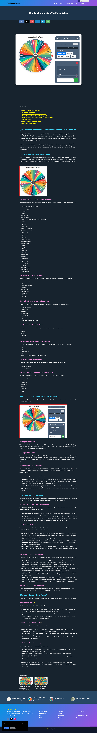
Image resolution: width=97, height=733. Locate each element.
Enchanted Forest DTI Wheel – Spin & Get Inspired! (83, 699)
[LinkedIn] (37, 21)
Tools (82, 3)
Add (76, 80)
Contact (60, 713)
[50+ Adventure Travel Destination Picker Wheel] (51, 699)
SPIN (35, 55)
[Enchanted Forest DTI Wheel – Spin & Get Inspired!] (73, 699)
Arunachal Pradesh (62, 72)
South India (60, 56)
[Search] (87, 3)
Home (55, 3)
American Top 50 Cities (28, 112)
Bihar (59, 76)
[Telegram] (43, 21)
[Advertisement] (43, 29)
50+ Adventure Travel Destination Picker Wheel (61, 699)
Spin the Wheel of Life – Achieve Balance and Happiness (39, 699)
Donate (61, 3)
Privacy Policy (61, 715)
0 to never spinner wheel (29, 123)
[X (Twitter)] (27, 21)
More (73, 56)
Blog (40, 717)
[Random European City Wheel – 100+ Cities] (41, 680)
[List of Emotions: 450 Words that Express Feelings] (9, 699)
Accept (6, 728)
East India (67, 56)
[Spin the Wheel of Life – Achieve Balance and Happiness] (30, 699)
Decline (12, 728)
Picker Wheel (70, 3)
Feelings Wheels (13, 3)
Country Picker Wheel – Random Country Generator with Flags (25, 688)
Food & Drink (42, 713)
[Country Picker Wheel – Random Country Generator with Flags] (26, 680)
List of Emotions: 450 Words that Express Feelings (18, 699)
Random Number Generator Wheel (31, 121)
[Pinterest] (32, 21)
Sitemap (60, 717)
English (82, 1)
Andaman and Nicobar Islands (65, 67)
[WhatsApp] (48, 21)
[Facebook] (21, 21)
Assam (59, 74)
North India (69, 53)
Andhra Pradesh (61, 69)
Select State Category (61, 50)
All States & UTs (61, 53)
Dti (77, 3)
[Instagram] (15, 719)
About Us (60, 711)
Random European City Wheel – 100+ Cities (34, 114)
